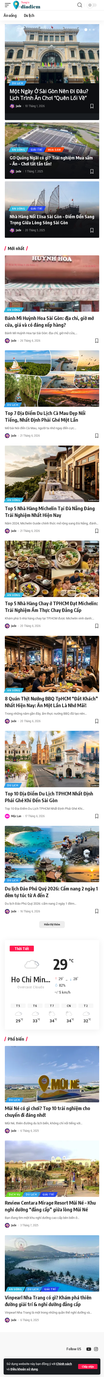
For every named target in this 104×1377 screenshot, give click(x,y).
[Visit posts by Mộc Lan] (7, 816)
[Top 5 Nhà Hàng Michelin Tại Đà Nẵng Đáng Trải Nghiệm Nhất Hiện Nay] (52, 474)
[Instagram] (96, 1349)
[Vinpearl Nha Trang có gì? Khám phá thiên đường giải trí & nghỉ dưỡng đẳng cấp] (52, 1263)
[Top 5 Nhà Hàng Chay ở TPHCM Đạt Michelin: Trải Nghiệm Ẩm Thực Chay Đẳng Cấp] (52, 569)
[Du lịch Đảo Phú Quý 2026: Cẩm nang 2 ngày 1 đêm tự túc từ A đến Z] (52, 854)
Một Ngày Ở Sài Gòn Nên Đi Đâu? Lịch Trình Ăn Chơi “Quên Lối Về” (49, 94)
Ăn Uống (18, 149)
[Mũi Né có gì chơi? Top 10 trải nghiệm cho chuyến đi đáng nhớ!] (52, 1074)
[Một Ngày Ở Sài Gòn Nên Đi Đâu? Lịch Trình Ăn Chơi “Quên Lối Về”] (52, 53)
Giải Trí (36, 149)
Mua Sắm (54, 149)
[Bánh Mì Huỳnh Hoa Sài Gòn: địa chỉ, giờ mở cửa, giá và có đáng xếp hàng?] (52, 283)
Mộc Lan (16, 816)
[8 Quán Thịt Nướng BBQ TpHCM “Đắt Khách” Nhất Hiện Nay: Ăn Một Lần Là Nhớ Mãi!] (52, 664)
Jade (18, 106)
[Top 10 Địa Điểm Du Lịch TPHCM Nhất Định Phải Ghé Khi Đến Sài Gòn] (52, 759)
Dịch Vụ (14, 1194)
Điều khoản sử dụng (24, 1369)
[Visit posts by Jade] (12, 106)
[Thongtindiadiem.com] (29, 5)
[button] (87, 1366)
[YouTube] (88, 1349)
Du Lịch (17, 83)
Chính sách (64, 1364)
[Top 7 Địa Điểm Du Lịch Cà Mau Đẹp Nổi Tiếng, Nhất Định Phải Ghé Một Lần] (52, 378)
